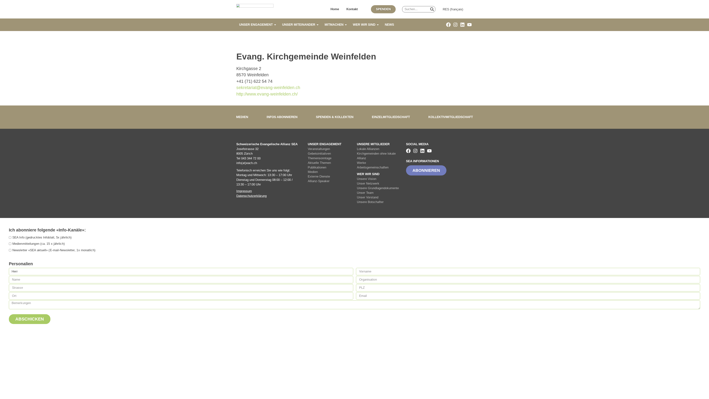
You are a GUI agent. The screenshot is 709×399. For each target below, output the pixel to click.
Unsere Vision (366, 179)
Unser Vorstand (367, 197)
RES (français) (453, 9)
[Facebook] (448, 24)
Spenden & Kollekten (334, 117)
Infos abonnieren (282, 117)
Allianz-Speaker (319, 181)
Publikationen (317, 167)
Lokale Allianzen (368, 149)
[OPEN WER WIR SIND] (377, 25)
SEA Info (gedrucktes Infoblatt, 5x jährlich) (42, 237)
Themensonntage (319, 158)
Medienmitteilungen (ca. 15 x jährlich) (38, 243)
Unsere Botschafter (370, 202)
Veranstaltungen (319, 149)
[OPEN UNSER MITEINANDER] (317, 25)
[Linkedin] (462, 24)
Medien (242, 117)
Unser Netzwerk (368, 183)
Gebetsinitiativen (319, 153)
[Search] (432, 9)
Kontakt (352, 9)
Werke (361, 163)
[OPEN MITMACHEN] (345, 25)
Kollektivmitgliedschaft (450, 117)
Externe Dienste (319, 176)
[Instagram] (455, 24)
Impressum (244, 191)
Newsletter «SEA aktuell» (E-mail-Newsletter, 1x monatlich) (53, 250)
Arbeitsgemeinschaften (372, 167)
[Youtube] (469, 24)
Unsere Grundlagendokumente (378, 188)
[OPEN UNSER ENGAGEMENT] (275, 25)
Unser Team (365, 193)
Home (334, 9)
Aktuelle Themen (319, 163)
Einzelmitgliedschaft (391, 117)
